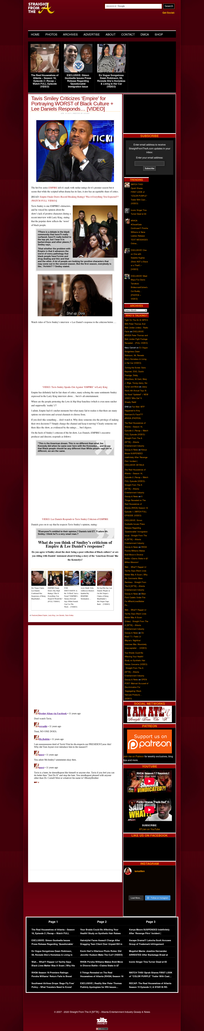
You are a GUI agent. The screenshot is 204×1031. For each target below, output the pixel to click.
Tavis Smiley (69, 615)
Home (35, 34)
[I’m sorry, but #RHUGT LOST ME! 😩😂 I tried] (143, 881)
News (40, 615)
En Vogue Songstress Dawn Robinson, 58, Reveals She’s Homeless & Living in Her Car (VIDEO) (111, 81)
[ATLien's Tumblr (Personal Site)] (149, 721)
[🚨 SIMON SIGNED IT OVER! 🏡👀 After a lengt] (169, 889)
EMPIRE (53, 187)
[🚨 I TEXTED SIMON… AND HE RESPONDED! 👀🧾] (156, 889)
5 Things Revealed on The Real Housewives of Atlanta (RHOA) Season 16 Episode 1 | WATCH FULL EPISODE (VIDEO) (101, 978)
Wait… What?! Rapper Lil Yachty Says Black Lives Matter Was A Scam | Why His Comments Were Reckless (53, 965)
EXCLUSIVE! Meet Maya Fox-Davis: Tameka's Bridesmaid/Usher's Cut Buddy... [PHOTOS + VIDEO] (139, 287)
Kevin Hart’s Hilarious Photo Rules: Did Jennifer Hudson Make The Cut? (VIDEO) (101, 953)
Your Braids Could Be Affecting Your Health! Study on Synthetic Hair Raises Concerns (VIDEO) (100, 933)
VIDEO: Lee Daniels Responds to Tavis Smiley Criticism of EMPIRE (75, 519)
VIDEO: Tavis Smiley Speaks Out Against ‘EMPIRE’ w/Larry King (75, 386)
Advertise (91, 34)
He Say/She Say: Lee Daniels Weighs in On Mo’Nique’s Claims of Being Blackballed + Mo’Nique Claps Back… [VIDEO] (104, 596)
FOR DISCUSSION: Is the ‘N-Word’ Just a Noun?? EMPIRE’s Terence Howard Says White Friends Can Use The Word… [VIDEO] (71, 597)
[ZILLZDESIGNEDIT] (102, 1023)
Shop (159, 34)
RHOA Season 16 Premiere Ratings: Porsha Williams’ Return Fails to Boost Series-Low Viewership (52, 976)
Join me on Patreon (133, 756)
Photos (51, 34)
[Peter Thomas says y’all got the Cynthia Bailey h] (130, 889)
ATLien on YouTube (149, 829)
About (111, 34)
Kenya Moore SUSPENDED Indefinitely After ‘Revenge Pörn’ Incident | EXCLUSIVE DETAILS (136, 457)
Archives (70, 34)
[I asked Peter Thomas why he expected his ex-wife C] (169, 881)
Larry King (51, 615)
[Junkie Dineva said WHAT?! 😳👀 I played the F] (143, 889)
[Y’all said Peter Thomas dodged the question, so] (156, 881)
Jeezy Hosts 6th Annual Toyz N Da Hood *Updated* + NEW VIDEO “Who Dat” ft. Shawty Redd (136, 394)
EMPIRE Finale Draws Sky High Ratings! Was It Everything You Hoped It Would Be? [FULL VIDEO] (55, 595)
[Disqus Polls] (75, 665)
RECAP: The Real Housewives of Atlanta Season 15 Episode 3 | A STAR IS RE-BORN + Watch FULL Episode (150, 987)
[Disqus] (75, 745)
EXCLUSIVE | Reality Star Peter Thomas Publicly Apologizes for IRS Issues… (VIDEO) (101, 987)
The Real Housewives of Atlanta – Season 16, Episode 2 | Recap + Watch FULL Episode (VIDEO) (44, 81)
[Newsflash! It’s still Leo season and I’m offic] (130, 881)
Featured (35, 615)
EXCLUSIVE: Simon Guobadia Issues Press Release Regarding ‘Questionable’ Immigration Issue (78, 81)
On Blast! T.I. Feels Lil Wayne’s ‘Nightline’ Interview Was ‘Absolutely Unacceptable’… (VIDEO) (136, 640)
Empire (44, 615)
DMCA (145, 34)
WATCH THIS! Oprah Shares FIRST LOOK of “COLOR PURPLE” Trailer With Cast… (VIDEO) (150, 976)
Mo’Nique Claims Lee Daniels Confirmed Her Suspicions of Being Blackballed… (38, 593)
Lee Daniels (60, 615)
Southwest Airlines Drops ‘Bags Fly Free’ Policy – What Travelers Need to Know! (53, 985)
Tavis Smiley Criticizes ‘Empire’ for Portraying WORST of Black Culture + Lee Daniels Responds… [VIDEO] (72, 103)
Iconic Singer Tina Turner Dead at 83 (148, 961)
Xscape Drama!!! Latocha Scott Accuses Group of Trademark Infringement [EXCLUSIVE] (150, 944)
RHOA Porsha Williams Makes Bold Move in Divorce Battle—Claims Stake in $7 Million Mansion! (136, 554)
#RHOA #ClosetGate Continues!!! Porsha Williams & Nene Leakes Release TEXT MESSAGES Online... (139, 232)
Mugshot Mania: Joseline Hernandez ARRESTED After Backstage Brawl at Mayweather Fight (148, 955)
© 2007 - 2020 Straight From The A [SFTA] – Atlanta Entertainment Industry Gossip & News (102, 1012)
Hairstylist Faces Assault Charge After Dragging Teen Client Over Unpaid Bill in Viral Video (101, 944)
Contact (128, 34)
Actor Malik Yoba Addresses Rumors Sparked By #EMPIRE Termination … (87, 593)
